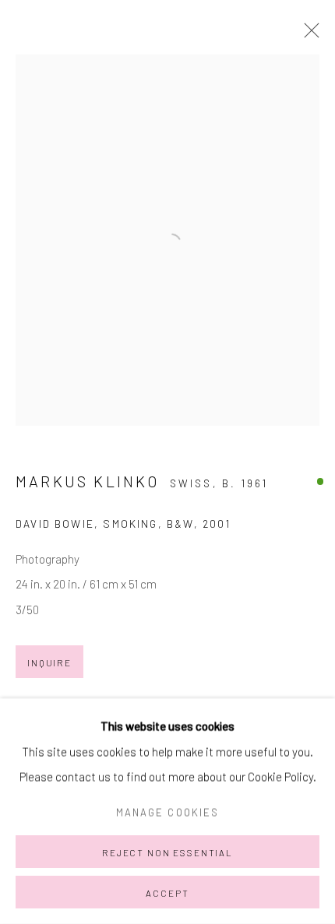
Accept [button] (167, 892)
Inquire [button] (49, 662)
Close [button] (307, 35)
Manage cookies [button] (167, 812)
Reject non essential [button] (167, 852)
